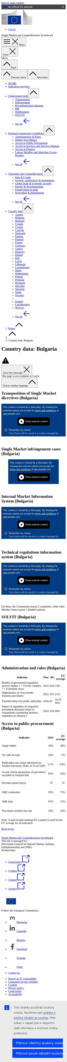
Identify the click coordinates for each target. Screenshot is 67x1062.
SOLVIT (20, 115)
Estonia (19, 236)
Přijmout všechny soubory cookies (39, 1043)
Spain (18, 292)
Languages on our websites (23, 981)
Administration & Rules (28, 136)
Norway (19, 307)
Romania (20, 282)
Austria (19, 214)
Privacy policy (16, 988)
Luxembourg (22, 267)
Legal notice (15, 991)
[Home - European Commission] (16, 23)
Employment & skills (26, 189)
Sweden (19, 295)
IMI (17, 108)
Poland (19, 276)
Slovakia (20, 286)
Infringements (22, 102)
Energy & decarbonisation (29, 186)
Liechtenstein (22, 304)
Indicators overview (19, 86)
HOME (12, 83)
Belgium (19, 217)
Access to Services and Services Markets (37, 146)
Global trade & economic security (33, 183)
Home (11, 328)
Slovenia (20, 289)
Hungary (20, 251)
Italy (17, 258)
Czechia (19, 230)
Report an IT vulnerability (22, 978)
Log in (11, 29)
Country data (15, 211)
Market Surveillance (26, 139)
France (19, 242)
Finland (19, 239)
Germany (20, 245)
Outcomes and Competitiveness (25, 173)
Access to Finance (25, 149)
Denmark (20, 233)
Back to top (7, 828)
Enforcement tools (18, 96)
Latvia (18, 261)
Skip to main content (12, 2)
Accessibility (15, 994)
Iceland (19, 301)
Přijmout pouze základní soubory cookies (39, 1053)
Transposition (22, 99)
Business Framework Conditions (26, 133)
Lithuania (20, 264)
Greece (19, 248)
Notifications (22, 111)
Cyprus (19, 227)
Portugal (19, 279)
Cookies (12, 984)
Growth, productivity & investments (34, 180)
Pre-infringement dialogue (29, 105)
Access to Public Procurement (31, 143)
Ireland (19, 255)
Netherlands (21, 273)
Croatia (19, 224)
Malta (18, 270)
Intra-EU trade (23, 177)
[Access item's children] (33, 93)
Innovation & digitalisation (29, 192)
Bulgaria (19, 220)
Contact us (14, 972)
